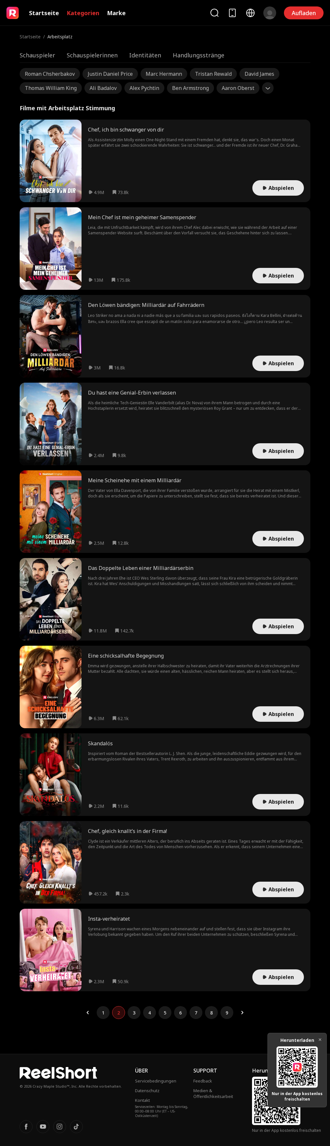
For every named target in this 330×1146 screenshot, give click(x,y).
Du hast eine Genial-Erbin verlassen (132, 392)
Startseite (44, 13)
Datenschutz (147, 1090)
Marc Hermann (164, 73)
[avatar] (269, 12)
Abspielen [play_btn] (281, 187)
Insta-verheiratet (109, 918)
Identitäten (145, 55)
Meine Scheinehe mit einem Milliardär (134, 480)
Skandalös (100, 743)
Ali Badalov (103, 88)
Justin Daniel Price (110, 73)
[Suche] (214, 12)
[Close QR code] (320, 1039)
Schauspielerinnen (92, 55)
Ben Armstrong (190, 88)
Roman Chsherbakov (50, 73)
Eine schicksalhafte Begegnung (126, 655)
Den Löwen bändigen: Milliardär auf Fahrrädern (146, 305)
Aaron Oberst (238, 88)
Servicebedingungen (155, 1081)
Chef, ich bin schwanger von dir (126, 129)
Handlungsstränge (198, 55)
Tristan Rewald (213, 73)
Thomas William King (51, 88)
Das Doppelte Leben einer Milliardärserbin (140, 568)
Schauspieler (37, 55)
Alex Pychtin (144, 88)
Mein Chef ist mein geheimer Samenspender (142, 217)
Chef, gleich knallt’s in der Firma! (127, 831)
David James (259, 73)
